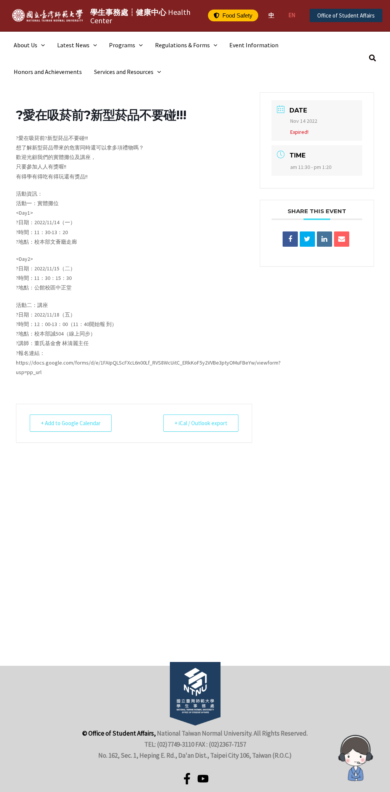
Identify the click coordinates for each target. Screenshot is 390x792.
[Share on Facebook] (290, 239)
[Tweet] (307, 239)
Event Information (253, 45)
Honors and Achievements (48, 72)
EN (291, 15)
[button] (233, 15)
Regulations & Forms (182, 45)
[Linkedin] (324, 239)
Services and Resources (123, 72)
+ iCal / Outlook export (200, 423)
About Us (25, 45)
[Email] (341, 239)
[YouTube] (203, 778)
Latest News (73, 45)
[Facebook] (187, 778)
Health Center (140, 16)
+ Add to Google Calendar (71, 423)
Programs (122, 45)
